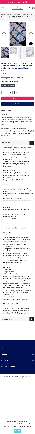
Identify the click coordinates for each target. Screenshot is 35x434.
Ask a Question (6, 110)
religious (21, 122)
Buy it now (17, 104)
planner (15, 122)
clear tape (15, 117)
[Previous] (4, 34)
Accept (17, 430)
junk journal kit (22, 119)
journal (7, 119)
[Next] (31, 34)
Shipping (4, 78)
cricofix (22, 117)
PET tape (10, 122)
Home (3, 14)
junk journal (14, 119)
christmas (8, 117)
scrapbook (28, 122)
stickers (3, 124)
